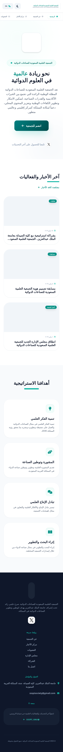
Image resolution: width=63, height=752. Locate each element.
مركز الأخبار (31, 644)
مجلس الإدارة (31, 655)
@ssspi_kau (33, 719)
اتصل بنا (31, 666)
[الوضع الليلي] (18, 6)
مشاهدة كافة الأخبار (50, 187)
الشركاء (31, 660)
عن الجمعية (31, 638)
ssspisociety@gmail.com (42, 693)
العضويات (31, 649)
